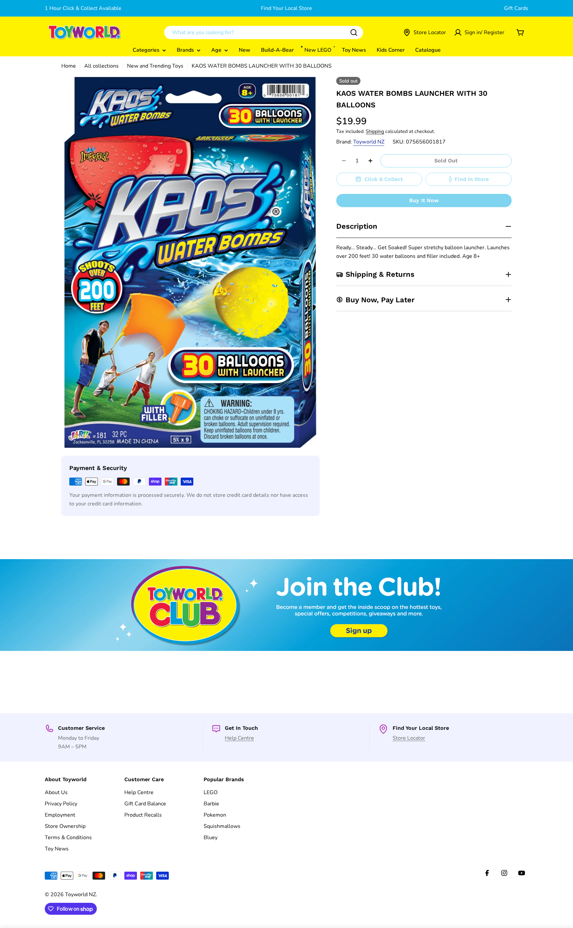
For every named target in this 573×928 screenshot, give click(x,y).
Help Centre (239, 738)
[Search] (354, 32)
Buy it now (424, 200)
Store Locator (409, 738)
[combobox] (263, 32)
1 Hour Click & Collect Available (83, 8)
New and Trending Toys (155, 66)
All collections (101, 66)
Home (68, 66)
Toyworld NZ (368, 141)
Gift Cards (516, 8)
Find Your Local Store (286, 8)
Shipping (375, 131)
